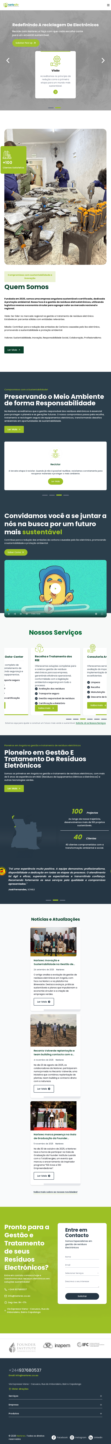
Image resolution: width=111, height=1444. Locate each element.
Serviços (13, 1396)
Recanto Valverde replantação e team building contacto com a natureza (54, 1052)
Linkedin (98, 1437)
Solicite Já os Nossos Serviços (91, 723)
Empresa (13, 1404)
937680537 (25, 1370)
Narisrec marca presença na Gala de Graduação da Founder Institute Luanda (55, 1136)
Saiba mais (44, 705)
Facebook (62, 1437)
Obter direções (20, 1388)
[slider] (7, 610)
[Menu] (108, 5)
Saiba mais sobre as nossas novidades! (55, 1192)
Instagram (80, 1437)
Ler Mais (14, 47)
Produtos (14, 1413)
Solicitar (82, 1296)
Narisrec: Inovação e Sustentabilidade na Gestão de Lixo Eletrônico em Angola (53, 962)
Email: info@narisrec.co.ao (23, 1375)
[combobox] (82, 1273)
